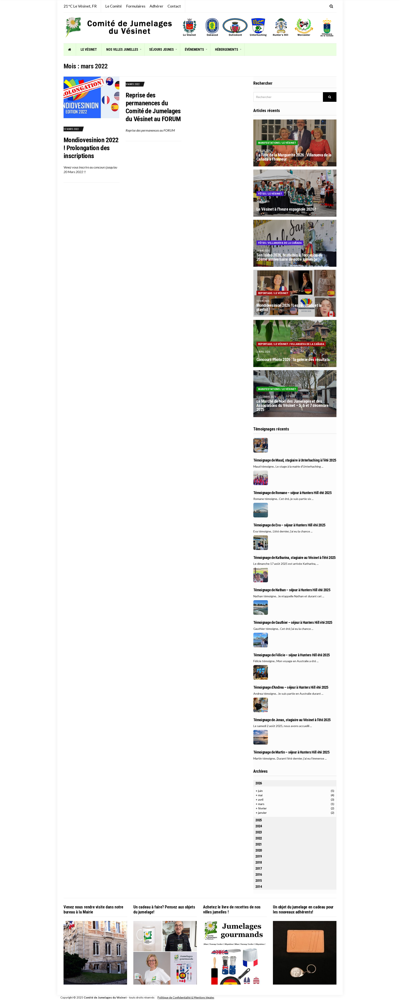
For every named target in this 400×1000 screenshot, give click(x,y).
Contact (174, 6)
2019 (258, 856)
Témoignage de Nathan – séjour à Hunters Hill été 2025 (291, 590)
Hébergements (226, 50)
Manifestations (269, 142)
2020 (258, 850)
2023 (258, 832)
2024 (258, 826)
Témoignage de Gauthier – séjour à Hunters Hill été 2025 (292, 622)
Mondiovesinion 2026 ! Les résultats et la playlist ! (288, 307)
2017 (258, 868)
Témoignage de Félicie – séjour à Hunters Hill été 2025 (291, 655)
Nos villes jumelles (122, 50)
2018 (258, 862)
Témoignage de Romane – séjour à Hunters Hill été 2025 (292, 493)
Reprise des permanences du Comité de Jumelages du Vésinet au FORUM (153, 107)
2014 (258, 887)
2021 (258, 844)
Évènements (194, 50)
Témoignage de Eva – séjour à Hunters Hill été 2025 (289, 525)
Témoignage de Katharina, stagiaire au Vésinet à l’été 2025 (294, 558)
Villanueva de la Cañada (285, 242)
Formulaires (135, 6)
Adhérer (156, 6)
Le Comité (113, 6)
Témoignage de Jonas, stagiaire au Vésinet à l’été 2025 (291, 720)
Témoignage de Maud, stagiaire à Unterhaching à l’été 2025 (294, 460)
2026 (258, 783)
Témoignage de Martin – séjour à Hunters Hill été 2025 (291, 752)
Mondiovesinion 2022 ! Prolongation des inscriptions (91, 148)
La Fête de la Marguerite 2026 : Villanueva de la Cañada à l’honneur (293, 157)
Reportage (265, 293)
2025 (258, 820)
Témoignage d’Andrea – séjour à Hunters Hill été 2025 (290, 687)
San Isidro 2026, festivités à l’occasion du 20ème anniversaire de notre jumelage (289, 257)
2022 (258, 838)
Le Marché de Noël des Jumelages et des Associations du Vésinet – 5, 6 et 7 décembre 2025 (292, 405)
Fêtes (262, 193)
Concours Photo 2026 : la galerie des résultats (293, 359)
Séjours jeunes (161, 50)
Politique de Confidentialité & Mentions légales (186, 997)
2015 (258, 881)
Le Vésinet (89, 50)
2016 (258, 875)
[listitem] (189, 27)
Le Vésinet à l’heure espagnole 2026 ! (286, 209)
